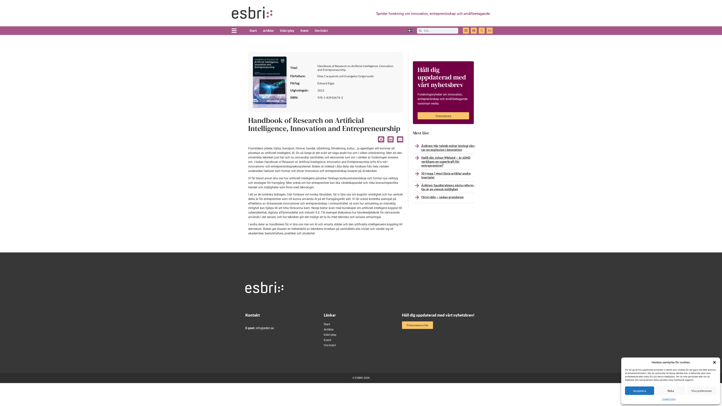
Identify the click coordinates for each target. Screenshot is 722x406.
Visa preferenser (701, 390)
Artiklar (268, 30)
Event (304, 30)
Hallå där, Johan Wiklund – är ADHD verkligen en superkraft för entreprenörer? (445, 161)
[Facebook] (474, 31)
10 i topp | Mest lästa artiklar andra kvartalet (446, 175)
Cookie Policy (669, 399)
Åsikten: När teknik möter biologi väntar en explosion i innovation (448, 148)
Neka (670, 390)
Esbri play (287, 30)
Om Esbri (321, 30)
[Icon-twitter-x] (482, 31)
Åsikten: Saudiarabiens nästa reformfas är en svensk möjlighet (448, 187)
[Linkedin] (466, 31)
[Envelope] (490, 31)
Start (253, 30)
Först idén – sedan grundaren (442, 197)
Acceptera (639, 390)
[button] (714, 362)
